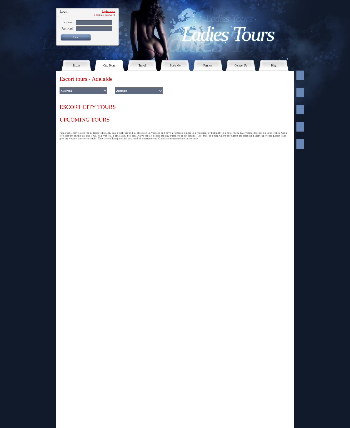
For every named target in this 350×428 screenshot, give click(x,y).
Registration (108, 11)
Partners (208, 65)
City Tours (109, 65)
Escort (76, 65)
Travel (142, 65)
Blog (273, 65)
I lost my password (104, 14)
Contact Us (241, 65)
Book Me (175, 65)
